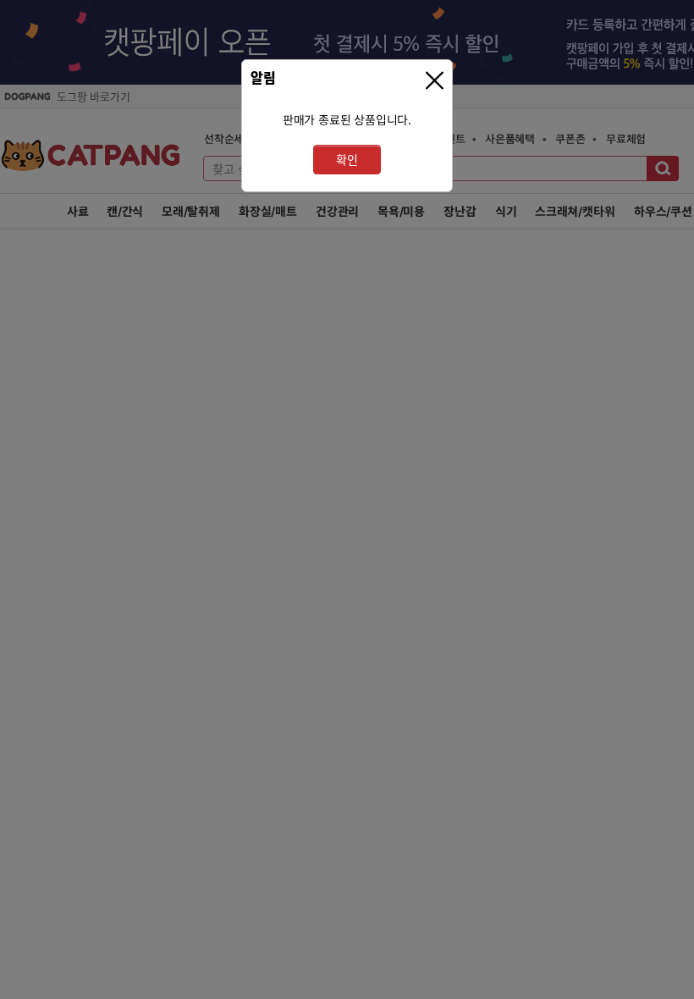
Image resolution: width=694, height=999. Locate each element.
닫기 (437, 80)
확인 (347, 159)
